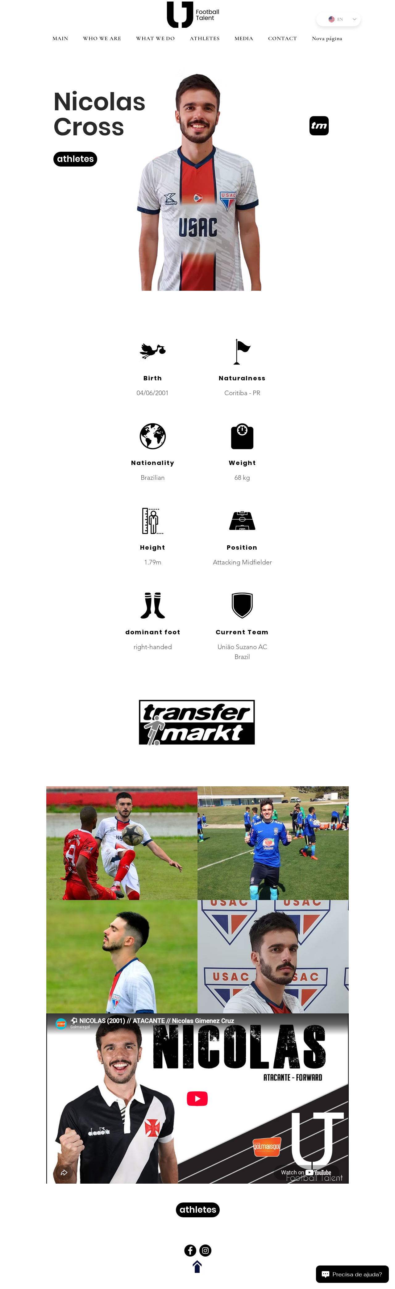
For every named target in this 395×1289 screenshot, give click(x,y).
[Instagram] (205, 1251)
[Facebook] (190, 1251)
